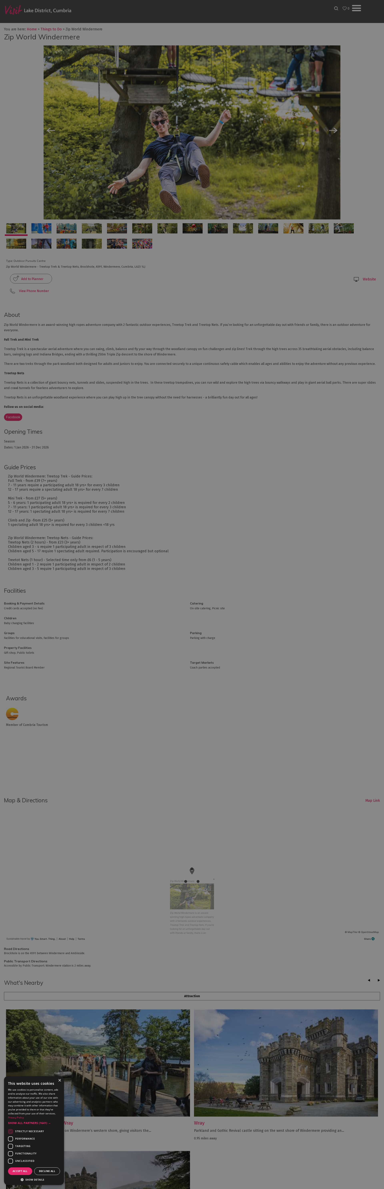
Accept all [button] (20, 1171)
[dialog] (192, 594)
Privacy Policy (16, 1117)
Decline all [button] (47, 1171)
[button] (34, 1123)
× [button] (59, 1080)
